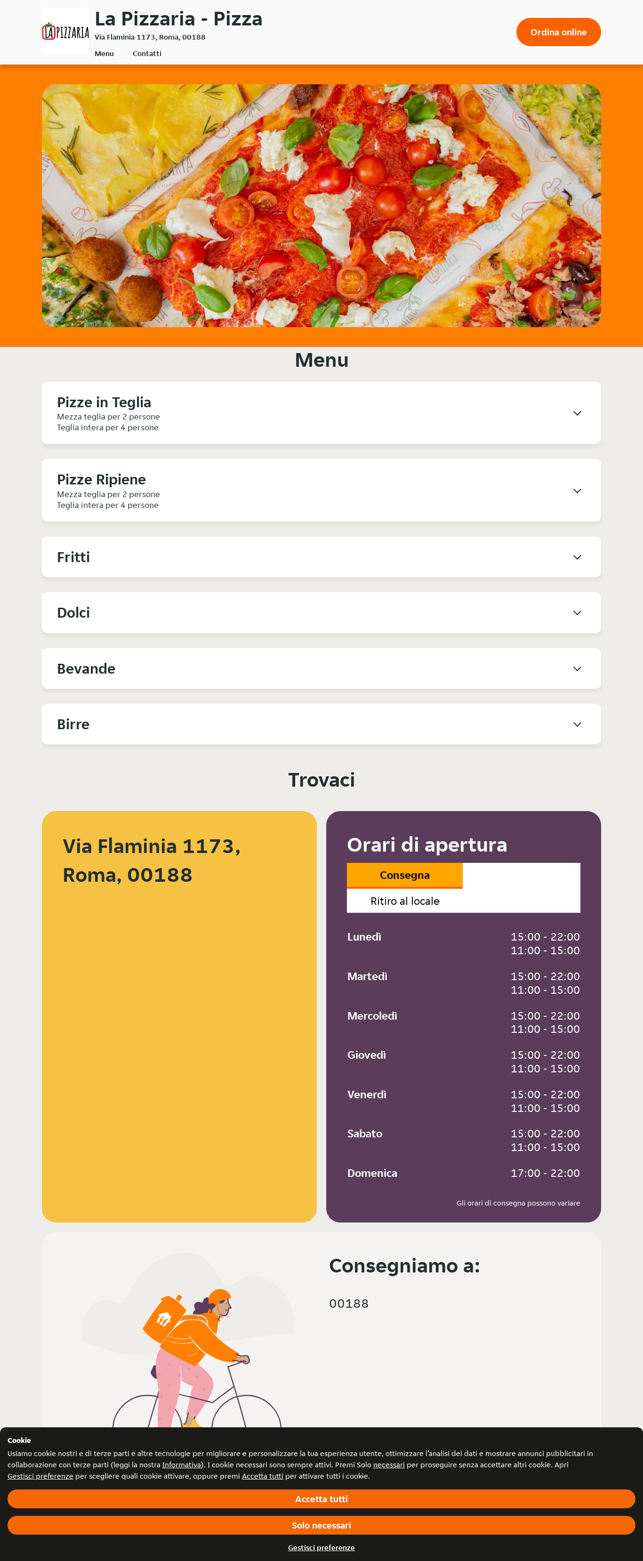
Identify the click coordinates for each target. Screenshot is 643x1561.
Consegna (405, 875)
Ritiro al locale (405, 900)
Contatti (147, 53)
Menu (104, 53)
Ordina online (558, 32)
